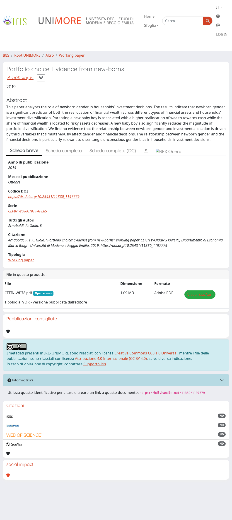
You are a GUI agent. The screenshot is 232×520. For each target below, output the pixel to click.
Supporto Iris (94, 363)
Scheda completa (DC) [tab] (112, 150)
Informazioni (22, 380)
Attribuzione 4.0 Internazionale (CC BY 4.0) (111, 358)
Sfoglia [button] (150, 25)
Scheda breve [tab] (24, 150)
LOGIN (221, 34)
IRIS (6, 55)
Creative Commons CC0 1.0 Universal (145, 353)
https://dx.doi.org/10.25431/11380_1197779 (44, 196)
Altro (50, 55)
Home (149, 16)
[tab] (146, 150)
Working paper (72, 55)
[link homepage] (16, 20)
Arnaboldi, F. (20, 77)
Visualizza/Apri (200, 294)
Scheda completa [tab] (64, 150)
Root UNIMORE (27, 55)
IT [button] (217, 7)
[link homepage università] (86, 20)
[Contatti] (221, 25)
